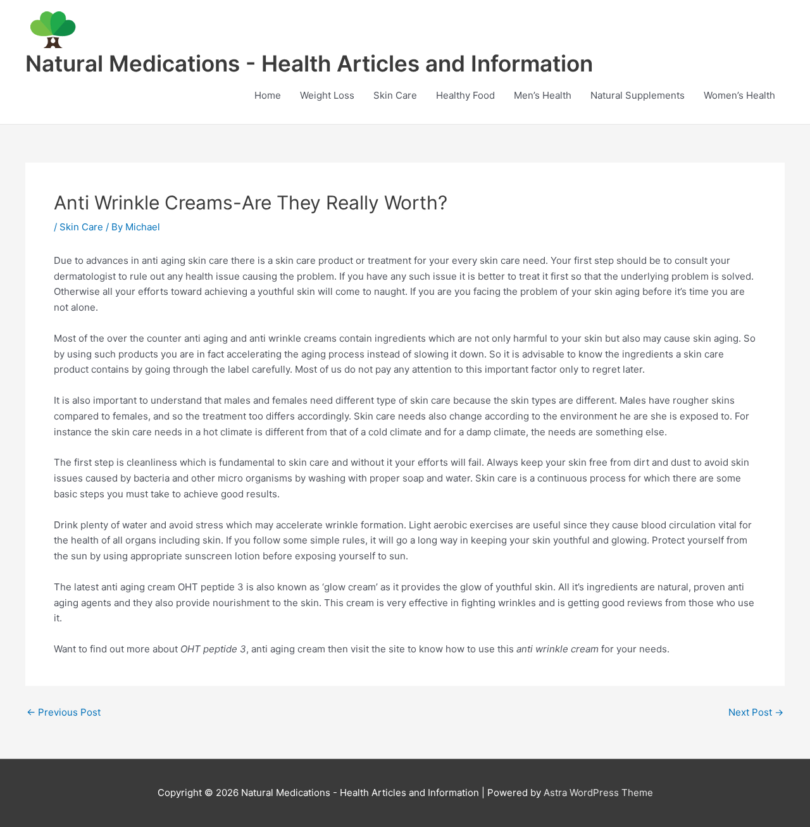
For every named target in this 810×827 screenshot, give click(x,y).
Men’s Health (542, 95)
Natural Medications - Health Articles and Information (309, 63)
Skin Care (395, 95)
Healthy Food (465, 95)
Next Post (755, 712)
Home (267, 95)
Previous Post (64, 712)
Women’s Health (739, 95)
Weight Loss (327, 95)
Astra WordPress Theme (598, 793)
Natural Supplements (637, 95)
